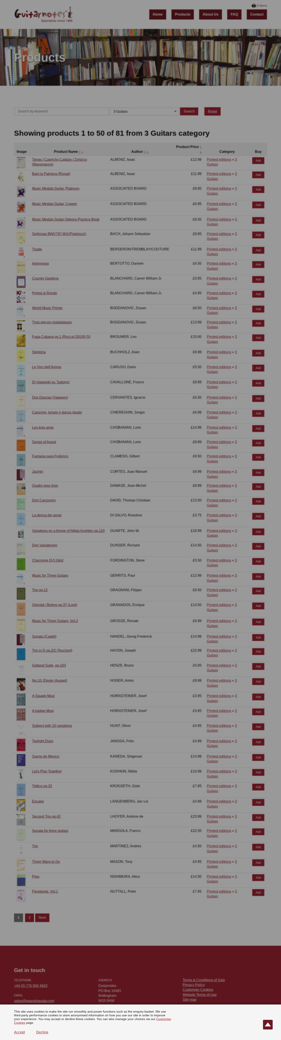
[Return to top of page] (268, 1024)
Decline (42, 1032)
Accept (19, 1032)
